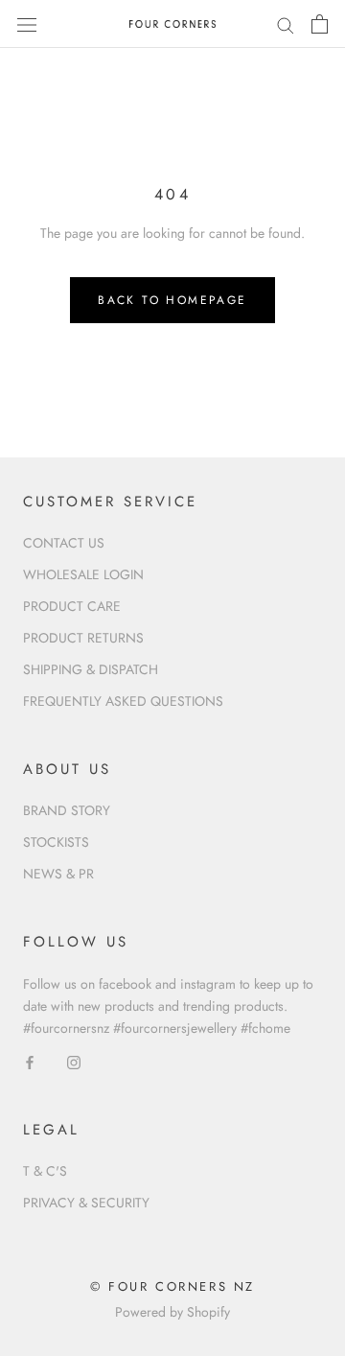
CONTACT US (63, 542)
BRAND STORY (66, 810)
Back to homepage (172, 300)
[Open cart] (319, 24)
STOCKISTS (56, 842)
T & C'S (45, 1171)
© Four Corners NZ (172, 1286)
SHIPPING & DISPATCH (90, 669)
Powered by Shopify (172, 1311)
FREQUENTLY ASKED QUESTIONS (123, 701)
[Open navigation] (26, 24)
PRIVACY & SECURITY (86, 1202)
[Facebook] (29, 1061)
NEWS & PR (58, 873)
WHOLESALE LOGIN (83, 574)
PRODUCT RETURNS (83, 637)
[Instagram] (73, 1061)
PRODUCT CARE (72, 606)
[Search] (285, 23)
